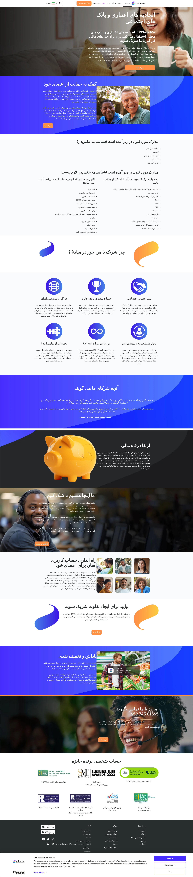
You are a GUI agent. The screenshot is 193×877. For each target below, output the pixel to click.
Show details (39, 872)
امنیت (88, 837)
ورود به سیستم (68, 3)
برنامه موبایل (112, 831)
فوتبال (108, 3)
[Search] (60, 3)
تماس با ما (87, 834)
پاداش (103, 3)
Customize (168, 865)
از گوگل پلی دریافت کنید (48, 832)
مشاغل (142, 844)
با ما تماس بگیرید (42, 544)
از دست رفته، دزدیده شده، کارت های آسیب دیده (73, 844)
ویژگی (114, 3)
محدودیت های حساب (83, 841)
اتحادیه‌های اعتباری (110, 847)
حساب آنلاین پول (111, 834)
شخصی (127, 3)
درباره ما (142, 831)
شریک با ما (140, 68)
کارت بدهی (113, 837)
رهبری (143, 841)
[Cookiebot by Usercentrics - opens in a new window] (19, 872)
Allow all (170, 858)
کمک (94, 3)
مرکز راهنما (86, 831)
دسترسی (87, 851)
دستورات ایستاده (111, 841)
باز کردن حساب (84, 3)
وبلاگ (143, 834)
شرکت (98, 3)
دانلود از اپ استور (48, 827)
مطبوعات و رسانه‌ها (138, 837)
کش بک (114, 844)
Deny (170, 871)
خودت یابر (87, 847)
